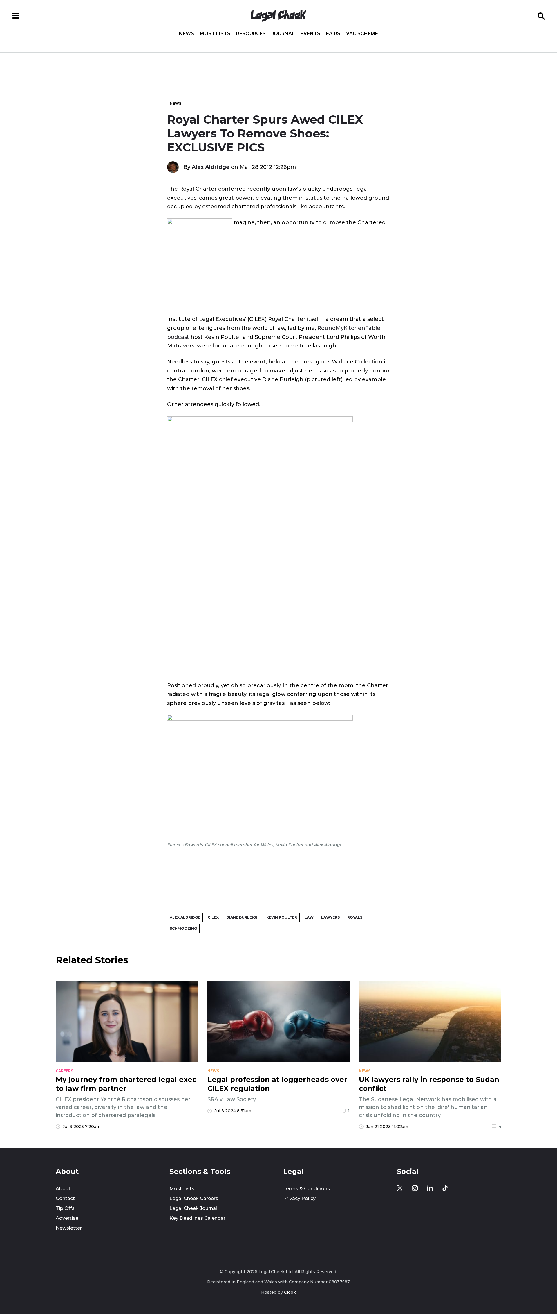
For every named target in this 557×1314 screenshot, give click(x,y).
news (213, 1071)
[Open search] (541, 15)
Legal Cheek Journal (193, 1208)
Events (310, 33)
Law (309, 917)
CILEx (213, 917)
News (186, 33)
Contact (65, 1198)
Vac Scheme (362, 33)
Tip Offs (65, 1208)
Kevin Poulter (281, 917)
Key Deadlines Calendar (197, 1218)
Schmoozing (183, 928)
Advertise (67, 1218)
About (63, 1188)
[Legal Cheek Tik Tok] (445, 1188)
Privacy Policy (299, 1198)
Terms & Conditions (306, 1188)
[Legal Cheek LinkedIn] (430, 1188)
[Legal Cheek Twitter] (400, 1188)
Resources (251, 33)
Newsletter (69, 1228)
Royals (354, 917)
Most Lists (215, 33)
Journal (283, 33)
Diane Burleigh (242, 917)
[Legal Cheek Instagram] (415, 1188)
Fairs (333, 33)
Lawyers (330, 917)
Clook (290, 1292)
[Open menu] (15, 15)
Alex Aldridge (210, 167)
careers (64, 1071)
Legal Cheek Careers (193, 1198)
